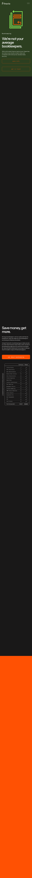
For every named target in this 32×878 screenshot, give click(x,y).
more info (16, 61)
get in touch (16, 69)
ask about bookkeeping (16, 357)
